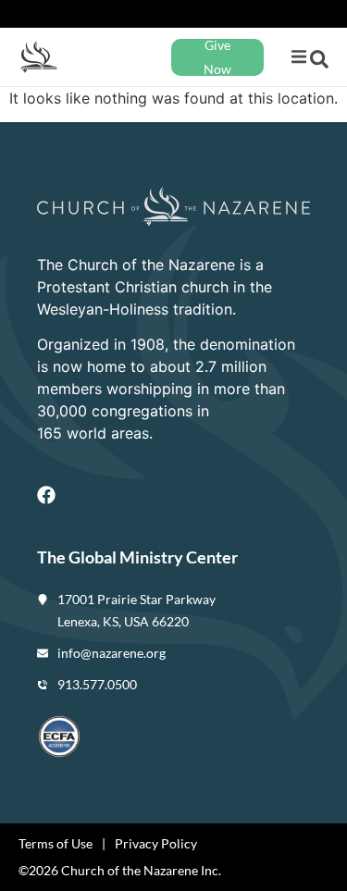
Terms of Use (56, 843)
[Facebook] (46, 495)
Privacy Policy (156, 843)
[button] (298, 57)
